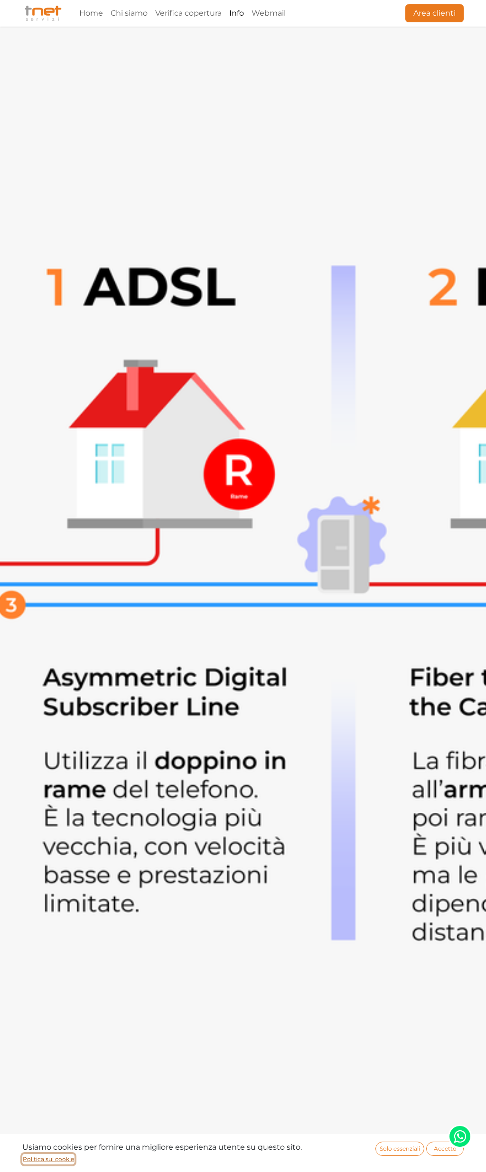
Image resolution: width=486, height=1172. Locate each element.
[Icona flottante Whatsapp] (460, 1136)
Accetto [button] (445, 1148)
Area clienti (434, 13)
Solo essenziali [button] (400, 1148)
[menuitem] (91, 13)
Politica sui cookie (48, 1159)
